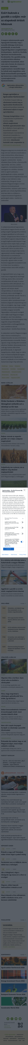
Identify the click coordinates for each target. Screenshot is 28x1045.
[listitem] (14, 519)
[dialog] (14, 523)
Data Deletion (5, 554)
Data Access (14, 554)
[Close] (24, 490)
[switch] (22, 522)
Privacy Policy (22, 554)
